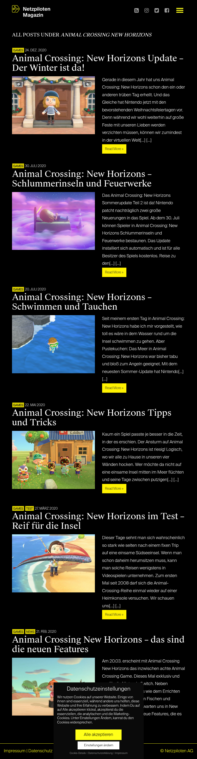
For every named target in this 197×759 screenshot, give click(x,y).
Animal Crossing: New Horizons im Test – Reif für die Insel (98, 521)
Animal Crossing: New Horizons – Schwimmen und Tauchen (82, 302)
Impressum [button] (121, 753)
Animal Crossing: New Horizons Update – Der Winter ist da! (97, 63)
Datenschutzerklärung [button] (100, 753)
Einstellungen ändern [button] (98, 745)
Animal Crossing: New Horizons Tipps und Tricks (92, 417)
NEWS (30, 632)
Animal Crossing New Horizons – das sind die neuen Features (98, 644)
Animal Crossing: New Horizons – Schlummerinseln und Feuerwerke (82, 179)
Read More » (114, 149)
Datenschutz (40, 751)
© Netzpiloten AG (176, 751)
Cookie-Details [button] (78, 753)
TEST (29, 508)
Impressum (14, 751)
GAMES (18, 50)
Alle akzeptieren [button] (98, 735)
